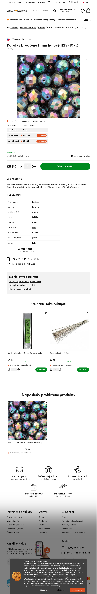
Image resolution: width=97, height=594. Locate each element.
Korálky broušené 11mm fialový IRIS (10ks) (25, 442)
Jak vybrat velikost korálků (22, 285)
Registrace (61, 3)
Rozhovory (67, 529)
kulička (35, 217)
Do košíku (68, 166)
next (88, 349)
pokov (35, 212)
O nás (41, 517)
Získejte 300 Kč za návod (73, 533)
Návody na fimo (69, 525)
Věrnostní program (15, 525)
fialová (35, 207)
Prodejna (42, 521)
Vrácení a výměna (15, 529)
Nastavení (44, 590)
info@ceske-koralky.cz (23, 264)
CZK (87, 2)
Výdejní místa (13, 521)
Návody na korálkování (72, 521)
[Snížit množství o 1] (21, 166)
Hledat (54, 10)
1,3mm (35, 233)
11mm (34, 223)
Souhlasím (79, 590)
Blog (64, 517)
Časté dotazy (13, 533)
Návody (41, 2)
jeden (34, 238)
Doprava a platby (15, 517)
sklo (34, 228)
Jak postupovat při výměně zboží (25, 282)
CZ (30, 39)
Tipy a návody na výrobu (21, 289)
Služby (41, 525)
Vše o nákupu (29, 2)
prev (9, 349)
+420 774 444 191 (67, 9)
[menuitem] (14, 20)
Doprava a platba (14, 2)
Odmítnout (60, 590)
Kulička (35, 202)
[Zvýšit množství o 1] (34, 166)
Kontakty (42, 533)
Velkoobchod (44, 529)
